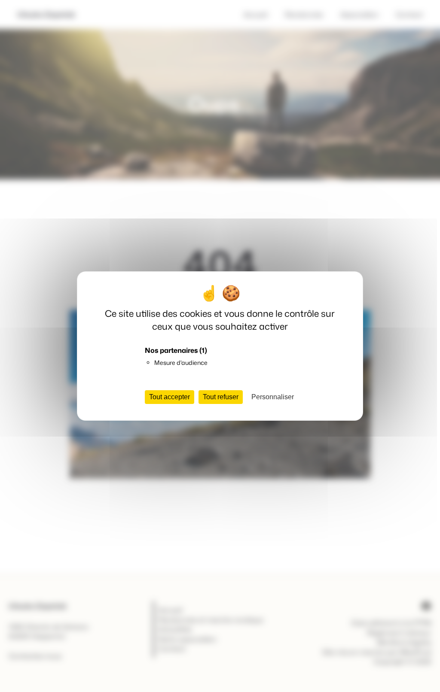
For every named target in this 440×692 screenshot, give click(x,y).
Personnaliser (272, 397)
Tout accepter (169, 397)
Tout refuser (220, 397)
